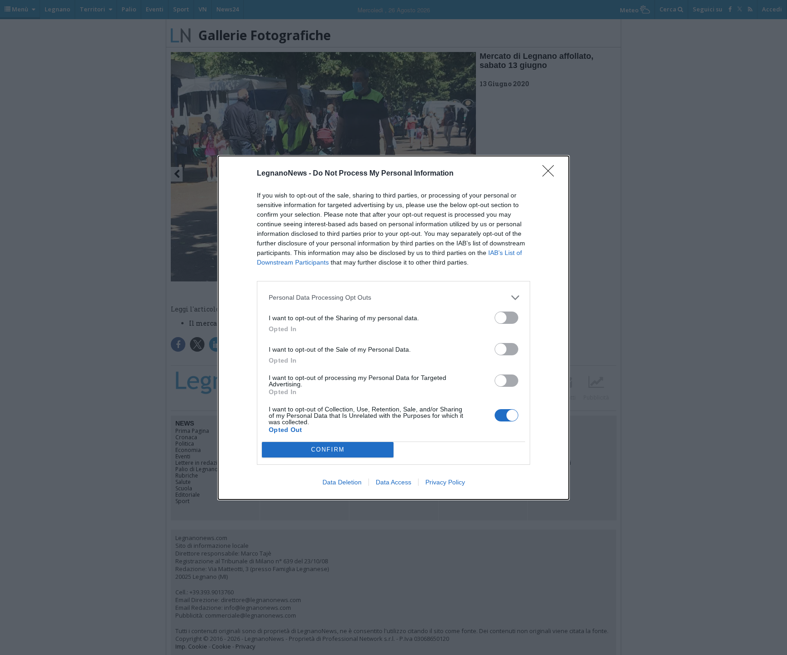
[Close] (551, 173)
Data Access (393, 482)
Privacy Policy (445, 482)
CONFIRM (328, 449)
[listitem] (393, 297)
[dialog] (393, 327)
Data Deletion (342, 482)
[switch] (506, 318)
